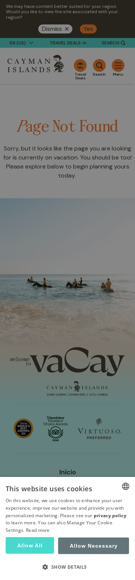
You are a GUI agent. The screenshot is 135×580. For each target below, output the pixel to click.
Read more (38, 530)
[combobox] (125, 486)
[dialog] (67, 528)
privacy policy (110, 515)
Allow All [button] (30, 545)
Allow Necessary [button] (94, 546)
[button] (67, 566)
